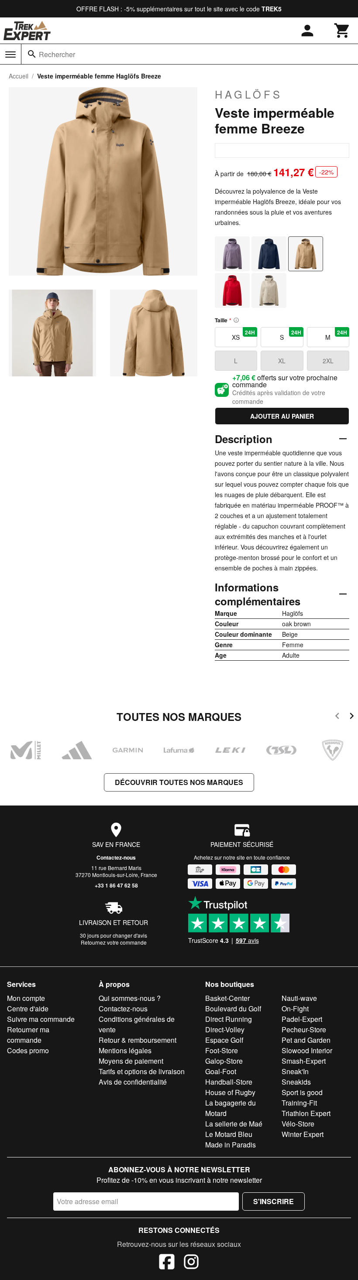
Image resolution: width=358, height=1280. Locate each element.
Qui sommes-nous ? (130, 998)
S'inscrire (273, 1201)
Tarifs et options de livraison (142, 1071)
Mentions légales (125, 1050)
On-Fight (295, 1009)
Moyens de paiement (131, 1061)
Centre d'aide (27, 1009)
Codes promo (28, 1050)
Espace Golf (224, 1040)
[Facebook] (167, 1263)
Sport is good (302, 1092)
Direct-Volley (224, 1029)
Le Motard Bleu (228, 1134)
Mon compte (26, 998)
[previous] (337, 717)
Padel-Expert (302, 1019)
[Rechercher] (32, 54)
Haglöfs (248, 94)
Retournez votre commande (114, 942)
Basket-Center (227, 998)
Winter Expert (303, 1134)
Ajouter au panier (282, 416)
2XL (328, 360)
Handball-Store (228, 1082)
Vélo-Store (298, 1124)
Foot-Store (221, 1050)
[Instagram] (191, 1263)
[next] (351, 717)
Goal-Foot (220, 1071)
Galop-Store (224, 1061)
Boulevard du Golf (233, 1009)
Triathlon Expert (306, 1113)
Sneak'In (295, 1071)
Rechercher (57, 54)
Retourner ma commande (28, 1034)
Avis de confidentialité (133, 1082)
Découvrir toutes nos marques (179, 782)
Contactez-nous (116, 857)
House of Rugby (230, 1092)
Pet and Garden (306, 1040)
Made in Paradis (230, 1145)
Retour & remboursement (137, 1040)
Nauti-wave (299, 998)
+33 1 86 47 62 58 (116, 885)
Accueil (18, 76)
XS (243, 334)
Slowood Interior (307, 1050)
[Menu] (10, 54)
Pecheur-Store (304, 1029)
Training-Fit (299, 1103)
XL (282, 360)
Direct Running (228, 1019)
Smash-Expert (304, 1061)
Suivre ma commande (41, 1019)
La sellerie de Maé (233, 1124)
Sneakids (296, 1082)
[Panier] (342, 30)
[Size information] (236, 320)
